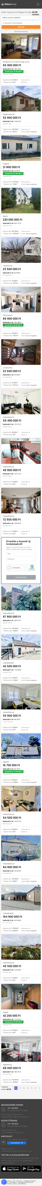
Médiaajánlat (13, 1182)
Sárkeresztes (7, 315)
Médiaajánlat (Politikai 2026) (25, 1182)
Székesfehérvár (8, 417)
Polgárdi (6, 164)
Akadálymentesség (6, 1184)
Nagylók (6, 762)
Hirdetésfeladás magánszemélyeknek (15, 1117)
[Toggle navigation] (38, 4)
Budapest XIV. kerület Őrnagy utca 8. (16, 62)
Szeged (5, 1012)
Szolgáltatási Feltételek (29, 1181)
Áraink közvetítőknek (9, 1130)
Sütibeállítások (22, 1184)
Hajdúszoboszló (9, 114)
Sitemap (15, 1184)
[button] (4, 1182)
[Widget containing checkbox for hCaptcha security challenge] (21, 567)
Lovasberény (7, 266)
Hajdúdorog (7, 1065)
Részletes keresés (21, 31)
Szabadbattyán (8, 663)
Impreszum (19, 1181)
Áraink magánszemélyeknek (11, 1114)
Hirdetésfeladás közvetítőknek (12, 1132)
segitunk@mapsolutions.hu (17, 1139)
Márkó (5, 216)
